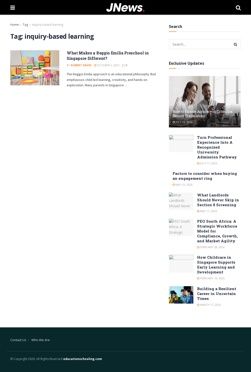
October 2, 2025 (107, 65)
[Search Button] (236, 44)
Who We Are (40, 340)
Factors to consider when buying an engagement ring (205, 176)
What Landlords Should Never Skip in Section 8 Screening (218, 199)
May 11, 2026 (208, 211)
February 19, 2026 (212, 278)
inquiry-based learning (47, 25)
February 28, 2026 (212, 247)
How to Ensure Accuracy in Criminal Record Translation (203, 113)
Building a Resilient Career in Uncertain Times (216, 293)
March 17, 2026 (210, 305)
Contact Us (18, 340)
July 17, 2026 (208, 163)
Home (14, 25)
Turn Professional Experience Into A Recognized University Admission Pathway (217, 147)
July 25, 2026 (183, 122)
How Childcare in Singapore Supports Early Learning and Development (216, 264)
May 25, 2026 (183, 184)
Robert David (81, 65)
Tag (25, 25)
